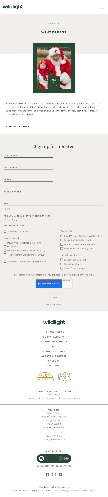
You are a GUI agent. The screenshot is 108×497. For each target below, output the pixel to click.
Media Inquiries (54, 351)
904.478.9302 (54, 424)
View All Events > (19, 126)
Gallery (54, 360)
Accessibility (89, 490)
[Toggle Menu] (102, 7)
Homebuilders (54, 332)
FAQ (54, 346)
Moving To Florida (54, 341)
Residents (54, 365)
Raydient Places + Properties (27, 490)
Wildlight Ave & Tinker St (54, 416)
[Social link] (47, 474)
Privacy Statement (70, 490)
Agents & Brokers (54, 356)
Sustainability (54, 337)
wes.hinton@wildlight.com (67, 398)
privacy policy (86, 274)
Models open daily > (54, 427)
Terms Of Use (51, 490)
